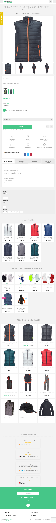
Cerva (8, 103)
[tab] (8, 161)
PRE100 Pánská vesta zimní (9, 417)
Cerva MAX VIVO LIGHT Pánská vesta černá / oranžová (9, 343)
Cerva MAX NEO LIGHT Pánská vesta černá (21, 238)
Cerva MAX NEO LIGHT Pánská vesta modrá (48, 238)
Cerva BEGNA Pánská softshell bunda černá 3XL (46, 418)
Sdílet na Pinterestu (31, 154)
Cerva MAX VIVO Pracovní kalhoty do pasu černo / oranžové (28, 393)
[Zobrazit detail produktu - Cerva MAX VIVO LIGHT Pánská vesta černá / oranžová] (11, 94)
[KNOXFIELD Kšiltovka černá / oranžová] (28, 407)
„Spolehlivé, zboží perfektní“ (28, 440)
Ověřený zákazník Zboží (32, 456)
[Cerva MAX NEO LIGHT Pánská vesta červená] (46, 357)
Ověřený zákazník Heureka (31, 444)
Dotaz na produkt (48, 162)
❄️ (26, 298)
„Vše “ (28, 452)
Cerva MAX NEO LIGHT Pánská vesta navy (8, 258)
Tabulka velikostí (21, 162)
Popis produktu (8, 161)
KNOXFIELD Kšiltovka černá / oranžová (28, 417)
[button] (6, 283)
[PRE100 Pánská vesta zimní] (9, 407)
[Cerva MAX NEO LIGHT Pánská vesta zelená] (9, 357)
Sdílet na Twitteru (28, 154)
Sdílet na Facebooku (25, 154)
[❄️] (26, 294)
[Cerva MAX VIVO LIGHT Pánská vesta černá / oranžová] (9, 332)
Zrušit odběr (32, 500)
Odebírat (24, 500)
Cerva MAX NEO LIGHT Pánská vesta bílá (8, 238)
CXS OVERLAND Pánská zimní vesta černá (9, 393)
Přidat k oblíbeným (47, 126)
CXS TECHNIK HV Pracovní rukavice (34, 286)
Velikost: (5, 117)
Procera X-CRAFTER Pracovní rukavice (48, 286)
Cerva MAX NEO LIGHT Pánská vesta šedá (21, 258)
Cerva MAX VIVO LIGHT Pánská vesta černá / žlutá (28, 343)
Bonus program (11, 146)
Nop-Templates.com (10, 520)
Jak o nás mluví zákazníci (28, 434)
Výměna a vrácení (11, 138)
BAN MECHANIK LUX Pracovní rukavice (21, 286)
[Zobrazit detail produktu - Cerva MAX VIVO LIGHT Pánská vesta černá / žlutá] (5, 94)
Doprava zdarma (44, 138)
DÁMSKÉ (4, 297)
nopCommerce (9, 519)
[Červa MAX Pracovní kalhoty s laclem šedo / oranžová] (46, 382)
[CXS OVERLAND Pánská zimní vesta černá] (9, 382)
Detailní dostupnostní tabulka (12, 152)
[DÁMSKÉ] (4, 294)
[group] (8, 229)
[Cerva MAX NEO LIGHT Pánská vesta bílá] (28, 357)
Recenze (34, 161)
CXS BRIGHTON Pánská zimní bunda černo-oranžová (21, 308)
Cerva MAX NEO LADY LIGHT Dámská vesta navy (7, 307)
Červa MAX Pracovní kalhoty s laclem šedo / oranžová (46, 393)
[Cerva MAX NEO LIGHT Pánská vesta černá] (46, 332)
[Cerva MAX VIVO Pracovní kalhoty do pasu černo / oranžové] (28, 382)
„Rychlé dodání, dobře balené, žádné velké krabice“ (28, 478)
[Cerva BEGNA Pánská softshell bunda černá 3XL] (46, 407)
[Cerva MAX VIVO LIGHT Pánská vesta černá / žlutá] (28, 332)
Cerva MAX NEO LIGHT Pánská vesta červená (34, 238)
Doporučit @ (51, 126)
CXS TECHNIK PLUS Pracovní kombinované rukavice (7, 287)
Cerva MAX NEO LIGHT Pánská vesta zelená (34, 258)
